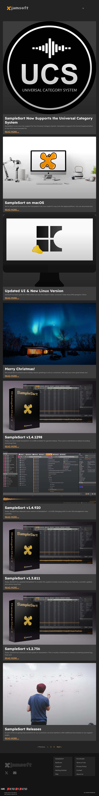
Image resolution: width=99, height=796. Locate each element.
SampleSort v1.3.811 (22, 578)
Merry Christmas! (20, 369)
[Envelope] (14, 773)
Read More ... (12, 131)
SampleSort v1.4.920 (23, 507)
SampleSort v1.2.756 (22, 649)
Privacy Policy (81, 766)
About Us (79, 774)
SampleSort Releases (23, 729)
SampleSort (59, 759)
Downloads (80, 759)
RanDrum (58, 763)
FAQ (56, 774)
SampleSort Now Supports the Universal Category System (49, 120)
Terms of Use (81, 763)
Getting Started (60, 770)
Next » (59, 747)
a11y (5, 794)
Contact (79, 770)
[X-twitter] (6, 773)
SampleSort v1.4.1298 (23, 437)
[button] (83, 8)
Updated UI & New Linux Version (34, 291)
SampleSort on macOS (24, 202)
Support (58, 766)
